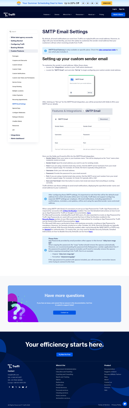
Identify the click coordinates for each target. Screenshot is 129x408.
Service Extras (16, 82)
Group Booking (17, 86)
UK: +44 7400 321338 (15, 380)
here (89, 213)
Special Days (16, 108)
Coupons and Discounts (19, 60)
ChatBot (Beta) (17, 121)
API (13, 130)
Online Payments (17, 95)
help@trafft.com (13, 375)
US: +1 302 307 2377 (15, 377)
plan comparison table (107, 50)
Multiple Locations (17, 91)
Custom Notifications (18, 73)
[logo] (9, 14)
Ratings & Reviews (18, 117)
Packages (15, 56)
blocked (48, 229)
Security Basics (48, 219)
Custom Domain (17, 65)
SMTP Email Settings (19, 104)
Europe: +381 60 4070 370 (17, 383)
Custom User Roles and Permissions (23, 78)
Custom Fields (16, 69)
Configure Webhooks (18, 112)
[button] (9, 387)
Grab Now (106, 3)
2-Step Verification (70, 211)
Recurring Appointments (19, 99)
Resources (15, 125)
